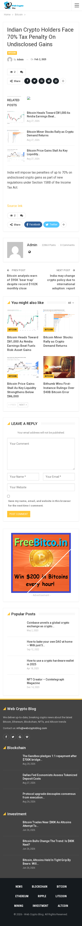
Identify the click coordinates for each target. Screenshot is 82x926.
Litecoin (61, 896)
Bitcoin (12, 53)
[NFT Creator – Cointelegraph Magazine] (15, 684)
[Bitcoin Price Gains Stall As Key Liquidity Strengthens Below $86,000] (15, 155)
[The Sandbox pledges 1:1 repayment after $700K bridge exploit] (11, 760)
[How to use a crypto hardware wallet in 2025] (15, 665)
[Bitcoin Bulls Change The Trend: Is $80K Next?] (11, 845)
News (19, 886)
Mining (18, 905)
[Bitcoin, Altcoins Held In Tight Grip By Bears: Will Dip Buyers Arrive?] (11, 864)
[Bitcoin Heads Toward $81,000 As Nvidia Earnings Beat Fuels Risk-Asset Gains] (15, 117)
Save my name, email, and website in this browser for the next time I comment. (39, 503)
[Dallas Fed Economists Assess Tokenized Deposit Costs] (11, 779)
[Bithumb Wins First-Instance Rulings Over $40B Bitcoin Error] (59, 367)
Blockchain (39, 886)
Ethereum (21, 896)
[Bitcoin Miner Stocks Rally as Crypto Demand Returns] (15, 136)
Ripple (42, 896)
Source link (14, 206)
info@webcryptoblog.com (32, 728)
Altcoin (63, 905)
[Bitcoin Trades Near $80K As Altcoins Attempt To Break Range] (11, 826)
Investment (40, 905)
